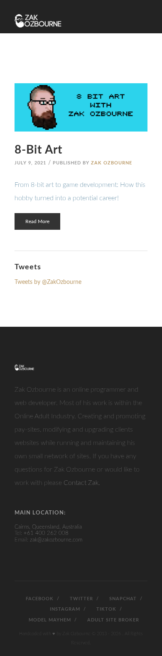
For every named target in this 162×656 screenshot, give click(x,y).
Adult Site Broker (112, 620)
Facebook (39, 598)
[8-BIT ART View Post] (81, 107)
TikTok (105, 609)
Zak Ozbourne (111, 163)
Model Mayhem (49, 620)
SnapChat (122, 598)
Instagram (64, 609)
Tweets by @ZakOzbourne (48, 282)
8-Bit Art (38, 150)
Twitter (80, 598)
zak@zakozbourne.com (56, 540)
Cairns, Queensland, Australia (48, 527)
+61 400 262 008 (46, 533)
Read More (37, 221)
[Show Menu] (142, 13)
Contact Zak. (82, 483)
